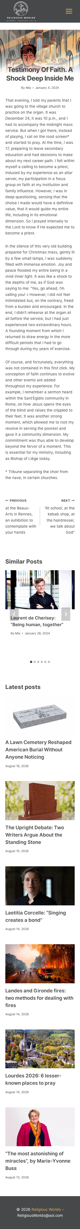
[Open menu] (69, 11)
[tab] (31, 662)
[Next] (65, 614)
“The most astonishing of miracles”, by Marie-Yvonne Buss (37, 1161)
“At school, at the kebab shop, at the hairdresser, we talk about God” (60, 516)
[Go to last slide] (14, 614)
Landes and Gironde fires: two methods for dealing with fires (39, 998)
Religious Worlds (46, 1209)
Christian (40, 61)
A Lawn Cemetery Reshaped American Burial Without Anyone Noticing (38, 749)
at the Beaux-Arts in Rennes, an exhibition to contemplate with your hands (20, 516)
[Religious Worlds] (20, 11)
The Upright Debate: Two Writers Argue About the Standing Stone (34, 835)
